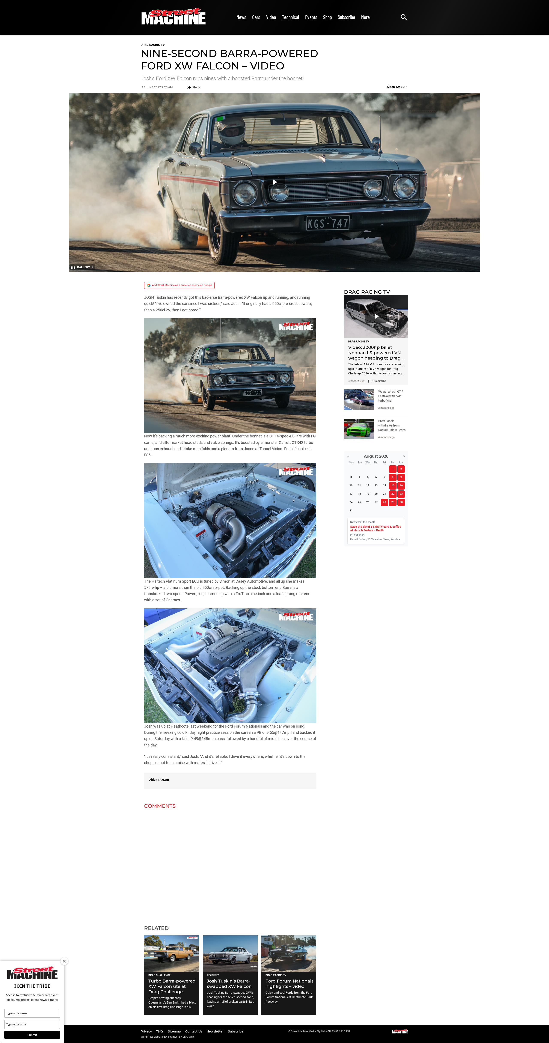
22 (392, 493)
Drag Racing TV (153, 45)
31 (351, 510)
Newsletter (216, 1031)
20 (376, 493)
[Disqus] (230, 864)
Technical (290, 17)
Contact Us (194, 1031)
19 (367, 493)
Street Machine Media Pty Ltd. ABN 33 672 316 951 (320, 1031)
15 (392, 485)
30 (401, 502)
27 (376, 502)
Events (311, 17)
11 (359, 485)
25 (359, 502)
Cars (256, 17)
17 (351, 493)
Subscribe (346, 17)
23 (401, 493)
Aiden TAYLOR (159, 779)
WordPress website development (159, 1036)
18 (359, 493)
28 (384, 502)
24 (351, 502)
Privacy (147, 1031)
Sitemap (175, 1031)
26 (367, 502)
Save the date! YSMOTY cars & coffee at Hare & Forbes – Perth (375, 528)
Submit (32, 1035)
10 (351, 485)
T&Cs (160, 1031)
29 (392, 502)
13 (376, 485)
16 (401, 485)
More (365, 17)
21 (384, 493)
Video (271, 17)
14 (384, 485)
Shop (327, 17)
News (241, 17)
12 (367, 485)
